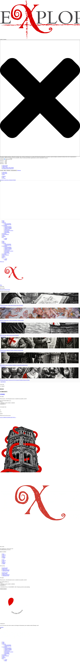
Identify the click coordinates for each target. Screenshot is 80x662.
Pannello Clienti (5, 567)
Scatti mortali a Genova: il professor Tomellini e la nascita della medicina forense (14, 365)
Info (3, 237)
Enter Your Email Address (4, 400)
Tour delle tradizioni (7, 226)
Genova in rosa (7, 229)
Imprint (3, 174)
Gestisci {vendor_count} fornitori (8, 167)
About (3, 221)
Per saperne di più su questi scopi (8, 168)
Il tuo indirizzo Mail (3, 581)
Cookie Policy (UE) (5, 570)
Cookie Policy (4, 172)
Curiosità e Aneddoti (7, 228)
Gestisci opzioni (5, 165)
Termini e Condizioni (5, 569)
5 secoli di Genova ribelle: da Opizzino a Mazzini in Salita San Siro (11, 350)
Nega (5, 170)
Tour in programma (7, 223)
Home (3, 220)
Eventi (3, 235)
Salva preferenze (14, 170)
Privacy (1, 401)
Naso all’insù (6, 231)
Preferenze (8, 170)
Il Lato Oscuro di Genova (8, 230)
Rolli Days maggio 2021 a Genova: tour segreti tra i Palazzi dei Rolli (12, 320)
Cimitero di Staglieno (8, 227)
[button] (40, 98)
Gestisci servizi (4, 166)
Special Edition (7, 232)
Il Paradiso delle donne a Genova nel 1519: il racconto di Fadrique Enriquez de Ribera (15, 380)
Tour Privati (4, 233)
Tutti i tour (4, 222)
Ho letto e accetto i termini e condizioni (8, 402)
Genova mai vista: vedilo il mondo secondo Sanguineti (9, 335)
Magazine (4, 236)
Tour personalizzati (5, 234)
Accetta (1, 170)
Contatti (5, 238)
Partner (5, 239)
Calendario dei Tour (7, 224)
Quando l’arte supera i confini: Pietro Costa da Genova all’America (11, 305)
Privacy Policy (4, 173)
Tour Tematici (4, 225)
